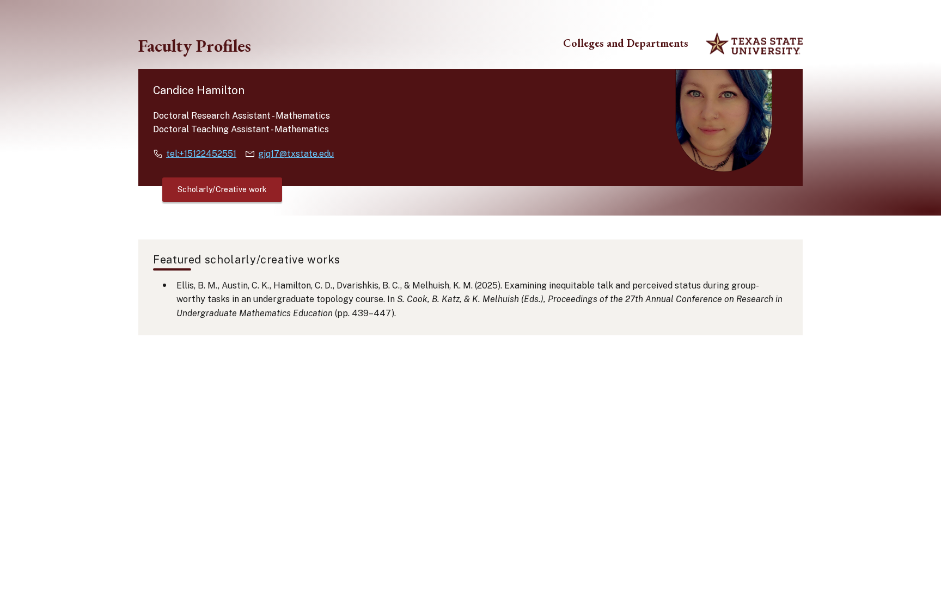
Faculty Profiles (194, 45)
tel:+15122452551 (201, 154)
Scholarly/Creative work (222, 189)
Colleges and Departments (625, 43)
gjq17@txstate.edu (296, 154)
